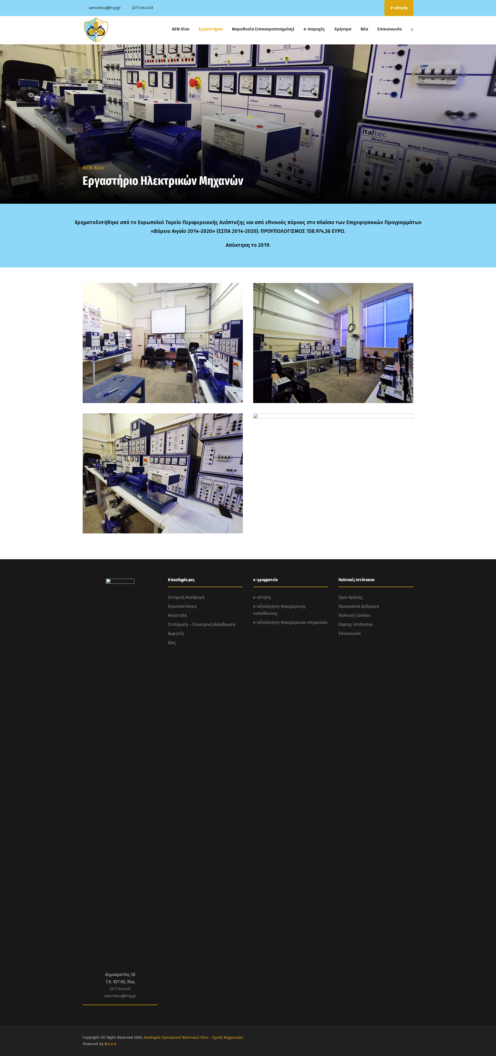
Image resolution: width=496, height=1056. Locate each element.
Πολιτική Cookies (354, 615)
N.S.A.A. (110, 1044)
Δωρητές (176, 633)
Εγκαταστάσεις (182, 606)
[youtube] (369, 7)
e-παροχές (314, 29)
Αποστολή (177, 615)
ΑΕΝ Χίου (180, 29)
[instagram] (376, 7)
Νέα (364, 29)
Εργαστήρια (211, 29)
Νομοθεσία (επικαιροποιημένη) (263, 29)
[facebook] (363, 7)
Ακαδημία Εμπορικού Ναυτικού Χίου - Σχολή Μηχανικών (193, 1037)
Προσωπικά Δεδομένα (358, 606)
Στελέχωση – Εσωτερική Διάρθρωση (201, 624)
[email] (356, 7)
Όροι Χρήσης (350, 597)
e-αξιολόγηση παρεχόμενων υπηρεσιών (290, 622)
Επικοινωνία (389, 29)
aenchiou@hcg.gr (105, 7)
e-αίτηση (398, 7)
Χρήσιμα (342, 29)
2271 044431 (142, 7)
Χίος (172, 642)
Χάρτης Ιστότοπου (355, 624)
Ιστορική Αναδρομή (186, 597)
